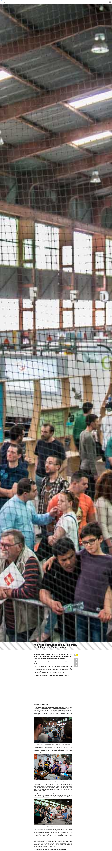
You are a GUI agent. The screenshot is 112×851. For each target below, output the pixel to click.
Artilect (49, 666)
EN (75, 654)
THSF (46, 841)
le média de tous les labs (20, 2)
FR (77, 654)
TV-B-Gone (53, 846)
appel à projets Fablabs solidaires (41, 796)
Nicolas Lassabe (48, 708)
